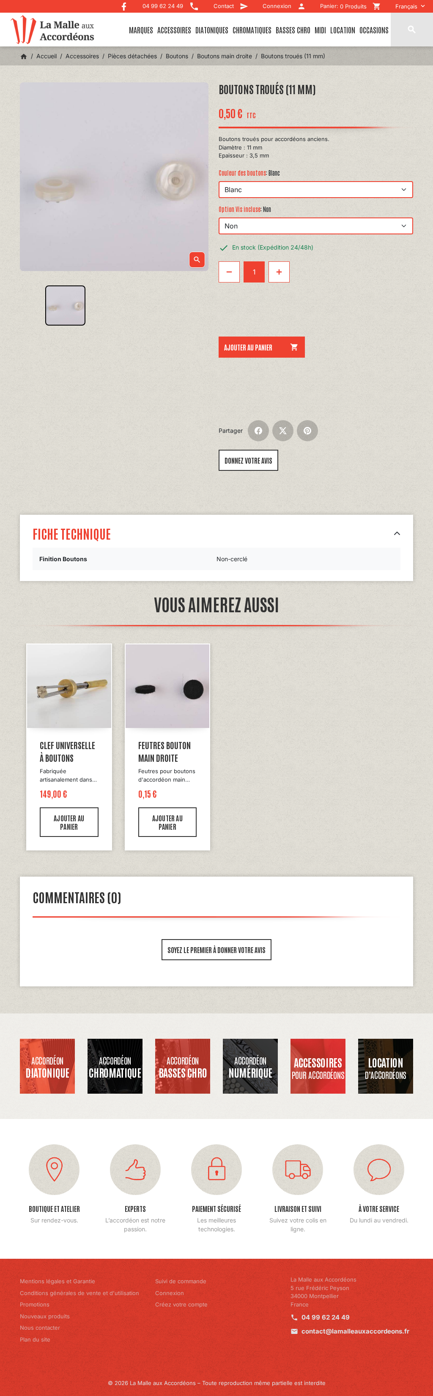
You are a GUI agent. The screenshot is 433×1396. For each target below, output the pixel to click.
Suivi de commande (180, 1281)
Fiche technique (72, 533)
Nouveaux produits (45, 1316)
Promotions (34, 1304)
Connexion (169, 1293)
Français (406, 6)
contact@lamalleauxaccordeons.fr (355, 1331)
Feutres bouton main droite (164, 751)
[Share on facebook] (258, 430)
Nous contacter (40, 1327)
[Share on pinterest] (307, 430)
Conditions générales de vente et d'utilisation (79, 1293)
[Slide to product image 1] (65, 305)
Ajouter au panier (261, 347)
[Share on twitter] (282, 430)
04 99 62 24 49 (325, 1317)
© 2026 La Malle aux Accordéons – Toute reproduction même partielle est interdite (217, 1383)
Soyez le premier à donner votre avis (216, 949)
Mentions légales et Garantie (57, 1281)
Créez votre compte (181, 1304)
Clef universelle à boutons (67, 751)
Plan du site (35, 1339)
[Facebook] (123, 4)
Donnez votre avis (248, 460)
